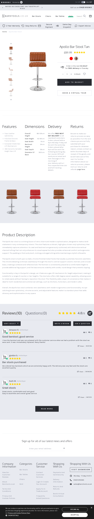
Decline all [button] (74, 509)
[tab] (12, 313)
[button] (82, 346)
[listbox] (75, 58)
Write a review (62, 323)
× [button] (91, 508)
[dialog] (47, 512)
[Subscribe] (63, 448)
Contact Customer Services (40, 474)
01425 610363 (85, 7)
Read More (47, 409)
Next (11, 99)
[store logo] (15, 16)
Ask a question (82, 323)
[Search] (84, 16)
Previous (11, 43)
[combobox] (81, 16)
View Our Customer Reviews (6, 474)
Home (4, 32)
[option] (71, 58)
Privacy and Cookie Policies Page (19, 513)
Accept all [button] (75, 515)
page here (81, 169)
